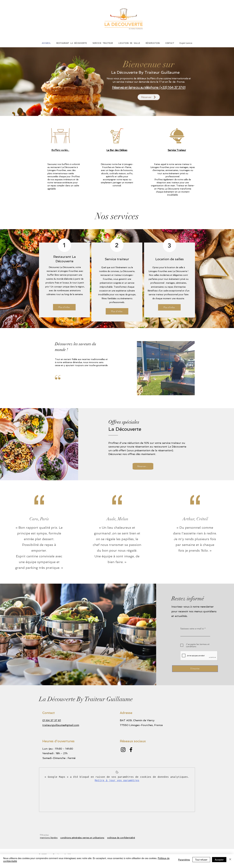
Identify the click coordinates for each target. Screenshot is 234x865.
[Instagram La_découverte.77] (123, 750)
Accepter (219, 859)
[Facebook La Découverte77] (131, 750)
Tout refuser (201, 859)
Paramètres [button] (184, 859)
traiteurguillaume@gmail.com (60, 725)
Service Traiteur (177, 150)
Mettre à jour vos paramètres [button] (117, 780)
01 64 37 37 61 (51, 720)
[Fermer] (230, 859)
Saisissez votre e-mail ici (192, 628)
